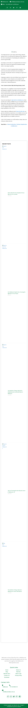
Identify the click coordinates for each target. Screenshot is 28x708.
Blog (7, 671)
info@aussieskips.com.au (9, 691)
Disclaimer (6, 677)
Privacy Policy (18, 675)
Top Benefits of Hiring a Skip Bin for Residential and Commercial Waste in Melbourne (15, 392)
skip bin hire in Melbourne (17, 100)
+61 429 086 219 (14, 686)
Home (6, 670)
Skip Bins (18, 671)
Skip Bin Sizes (7, 673)
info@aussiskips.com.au (17, 1)
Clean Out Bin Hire (20, 111)
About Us (18, 670)
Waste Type (18, 673)
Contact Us (7, 675)
